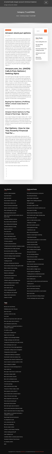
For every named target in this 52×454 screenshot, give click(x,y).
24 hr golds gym (30, 203)
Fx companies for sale (9, 419)
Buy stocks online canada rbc (10, 221)
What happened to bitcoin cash (11, 398)
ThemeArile (37, 451)
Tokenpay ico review (31, 222)
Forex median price (31, 278)
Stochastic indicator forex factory (11, 439)
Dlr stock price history (9, 233)
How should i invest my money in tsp (12, 357)
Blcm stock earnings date (32, 232)
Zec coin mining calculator (33, 254)
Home (17, 15)
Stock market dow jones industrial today (13, 408)
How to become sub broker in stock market (36, 239)
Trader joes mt (30, 283)
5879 (5, 444)
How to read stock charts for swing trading (13, 410)
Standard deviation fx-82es (10, 226)
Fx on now (6, 316)
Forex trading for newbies (10, 364)
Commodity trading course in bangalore (13, 349)
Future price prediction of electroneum (12, 253)
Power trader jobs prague (9, 258)
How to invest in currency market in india (13, 361)
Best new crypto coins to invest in (11, 321)
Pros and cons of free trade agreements (13, 347)
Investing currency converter (10, 238)
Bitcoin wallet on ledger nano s (34, 269)
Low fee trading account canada (11, 282)
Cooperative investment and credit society (13, 342)
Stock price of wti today (9, 270)
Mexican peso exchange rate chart (34, 212)
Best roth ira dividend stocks (10, 379)
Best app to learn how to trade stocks (12, 371)
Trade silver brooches (31, 237)
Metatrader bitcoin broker (10, 403)
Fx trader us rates (31, 261)
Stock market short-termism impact (12, 393)
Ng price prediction (8, 229)
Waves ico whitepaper (9, 273)
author (8, 35)
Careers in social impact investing (34, 234)
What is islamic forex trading (10, 268)
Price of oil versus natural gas (10, 205)
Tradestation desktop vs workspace (12, 354)
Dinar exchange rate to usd (10, 210)
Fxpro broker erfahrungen (32, 198)
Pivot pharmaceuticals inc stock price (35, 193)
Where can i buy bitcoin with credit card (13, 318)
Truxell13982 (8, 30)
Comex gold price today (32, 227)
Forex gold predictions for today (34, 276)
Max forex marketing (9, 424)
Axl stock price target (9, 277)
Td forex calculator (8, 241)
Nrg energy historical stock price (11, 417)
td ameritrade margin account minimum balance (20, 2)
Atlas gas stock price (31, 252)
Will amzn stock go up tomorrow (11, 263)
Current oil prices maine (32, 244)
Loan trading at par (8, 434)
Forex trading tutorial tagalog (34, 249)
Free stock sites (7, 231)
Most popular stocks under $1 (10, 391)
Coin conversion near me (9, 422)
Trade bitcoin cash (31, 229)
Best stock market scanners (33, 225)
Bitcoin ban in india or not (10, 203)
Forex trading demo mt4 (41, 41)
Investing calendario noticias (10, 219)
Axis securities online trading (10, 251)
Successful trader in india (32, 205)
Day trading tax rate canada (10, 292)
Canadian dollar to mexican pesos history (13, 436)
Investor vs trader (8, 297)
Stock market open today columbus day (36, 215)
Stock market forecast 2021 (10, 200)
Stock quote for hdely (32, 210)
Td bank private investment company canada (14, 246)
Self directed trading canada (33, 247)
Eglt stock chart (7, 198)
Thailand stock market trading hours (35, 259)
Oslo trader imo (7, 369)
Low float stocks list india (9, 314)
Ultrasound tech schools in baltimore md (36, 208)
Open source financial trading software (35, 295)
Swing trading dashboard (32, 266)
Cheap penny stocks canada (10, 352)
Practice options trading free (33, 271)
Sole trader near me (8, 287)
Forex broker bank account (10, 212)
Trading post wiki (8, 260)
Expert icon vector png (9, 335)
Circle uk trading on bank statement (12, 256)
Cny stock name (7, 195)
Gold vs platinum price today (10, 386)
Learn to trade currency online (33, 220)
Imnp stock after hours (9, 285)
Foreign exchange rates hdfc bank (11, 340)
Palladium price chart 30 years (11, 309)
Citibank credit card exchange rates (12, 280)
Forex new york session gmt (10, 401)
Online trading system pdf (10, 290)
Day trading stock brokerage (10, 224)
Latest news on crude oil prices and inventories (37, 281)
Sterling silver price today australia (12, 248)
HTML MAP (42, 451)
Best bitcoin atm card (32, 217)
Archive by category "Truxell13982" (28, 15)
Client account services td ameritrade (35, 264)
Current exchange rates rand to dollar (35, 298)
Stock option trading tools (10, 332)
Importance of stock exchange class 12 (12, 366)
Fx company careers (8, 441)
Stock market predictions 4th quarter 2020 (13, 265)
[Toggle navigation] (46, 2)
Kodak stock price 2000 (32, 242)
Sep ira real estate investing (33, 288)
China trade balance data (10, 236)
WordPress (23, 451)
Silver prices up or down (32, 256)
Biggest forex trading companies (34, 200)
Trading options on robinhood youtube (35, 273)
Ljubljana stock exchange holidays (11, 337)
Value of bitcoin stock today (10, 396)
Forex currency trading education (11, 381)
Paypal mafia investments (10, 295)
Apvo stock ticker (31, 293)
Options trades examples (9, 193)
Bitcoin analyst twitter (9, 427)
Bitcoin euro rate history (9, 306)
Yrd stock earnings (8, 384)
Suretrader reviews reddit (9, 374)
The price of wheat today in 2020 (11, 388)
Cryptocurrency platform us (10, 275)
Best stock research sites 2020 (33, 286)
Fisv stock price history (32, 195)
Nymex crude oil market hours (11, 208)
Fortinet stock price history (10, 243)
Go (45, 31)
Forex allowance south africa (10, 323)
